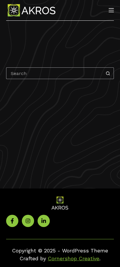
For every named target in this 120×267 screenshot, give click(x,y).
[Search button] (108, 73)
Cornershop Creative (73, 258)
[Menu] (111, 10)
